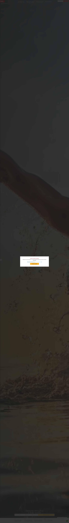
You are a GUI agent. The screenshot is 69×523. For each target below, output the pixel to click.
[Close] (48, 257)
